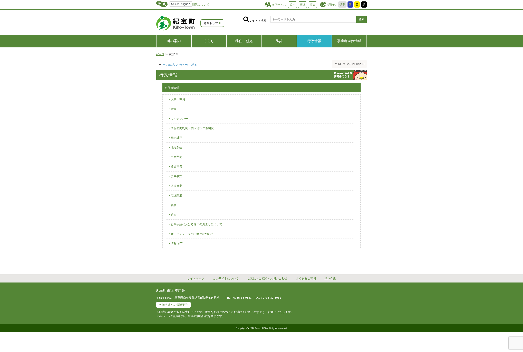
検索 (361, 19)
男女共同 (176, 157)
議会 (174, 205)
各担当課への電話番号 (173, 304)
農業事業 (176, 166)
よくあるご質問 (306, 278)
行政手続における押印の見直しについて (196, 224)
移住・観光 (244, 41)
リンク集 (330, 278)
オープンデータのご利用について (192, 233)
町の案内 (174, 41)
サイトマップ (195, 278)
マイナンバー (179, 118)
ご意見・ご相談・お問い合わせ (267, 278)
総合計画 (176, 137)
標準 (342, 4)
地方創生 (176, 147)
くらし (209, 41)
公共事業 (176, 176)
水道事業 (176, 185)
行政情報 (314, 41)
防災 (279, 41)
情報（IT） (178, 243)
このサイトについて (226, 278)
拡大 (312, 4)
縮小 (292, 4)
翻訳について (200, 4)
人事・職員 (178, 99)
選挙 (174, 214)
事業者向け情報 (349, 41)
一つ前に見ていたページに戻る (180, 64)
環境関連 (176, 195)
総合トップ (211, 23)
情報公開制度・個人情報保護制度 (192, 128)
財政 (174, 109)
